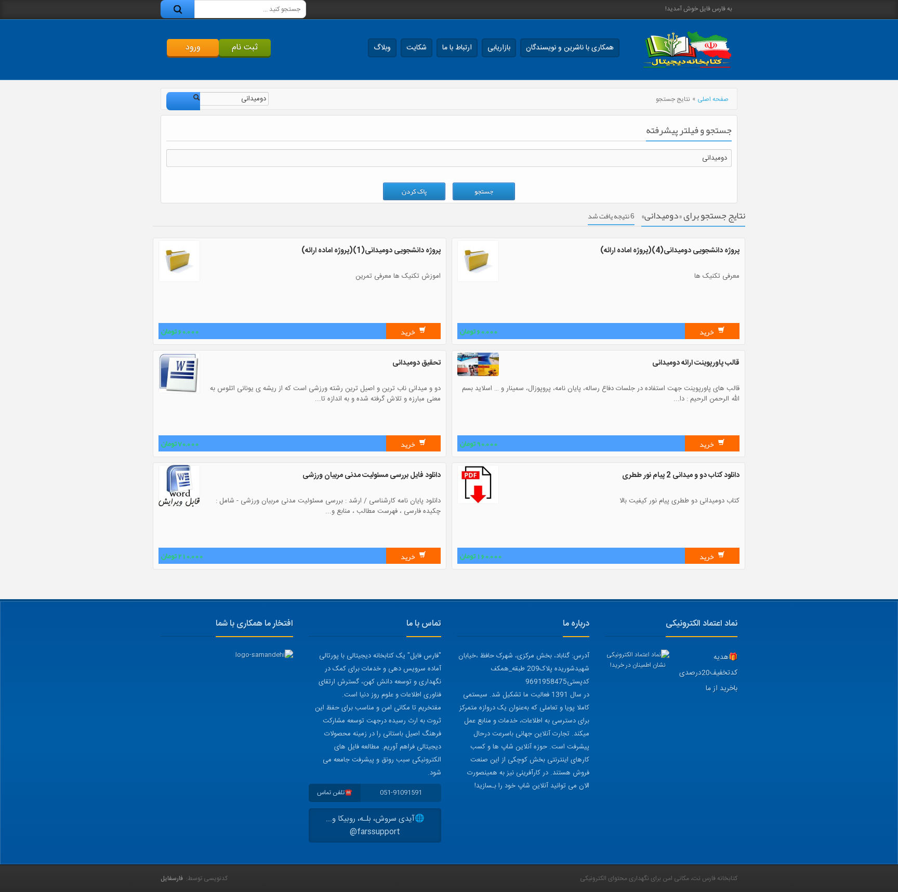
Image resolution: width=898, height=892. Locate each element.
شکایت (416, 48)
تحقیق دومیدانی (416, 363)
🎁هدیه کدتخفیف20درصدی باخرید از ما (708, 673)
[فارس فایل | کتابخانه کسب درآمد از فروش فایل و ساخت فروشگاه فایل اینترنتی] (687, 49)
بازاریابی (498, 48)
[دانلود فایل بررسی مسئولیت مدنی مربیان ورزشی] (179, 505)
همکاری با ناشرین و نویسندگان (570, 48)
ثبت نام (245, 48)
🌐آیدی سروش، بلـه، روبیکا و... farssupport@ (375, 825)
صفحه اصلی (713, 99)
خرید (707, 332)
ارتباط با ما (457, 48)
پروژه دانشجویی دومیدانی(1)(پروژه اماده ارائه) (371, 250)
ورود (193, 48)
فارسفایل (172, 878)
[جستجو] (177, 9)
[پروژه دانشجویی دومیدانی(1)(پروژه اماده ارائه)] (179, 280)
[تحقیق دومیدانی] (179, 391)
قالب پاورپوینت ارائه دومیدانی (695, 363)
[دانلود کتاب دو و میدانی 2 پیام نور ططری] (478, 502)
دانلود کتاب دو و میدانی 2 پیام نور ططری (680, 475)
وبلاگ (382, 48)
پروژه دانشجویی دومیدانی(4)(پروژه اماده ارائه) (669, 250)
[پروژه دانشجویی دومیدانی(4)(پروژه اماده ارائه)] (478, 280)
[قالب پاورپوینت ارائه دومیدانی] (478, 374)
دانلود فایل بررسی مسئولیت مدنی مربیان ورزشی (371, 475)
